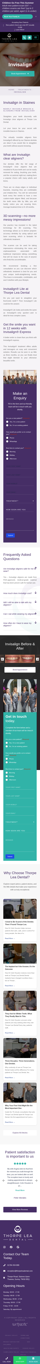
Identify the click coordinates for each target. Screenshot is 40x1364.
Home (11, 90)
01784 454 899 (13, 1265)
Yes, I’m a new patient (17, 422)
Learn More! (20, 30)
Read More (20, 1190)
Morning (12, 451)
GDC (28, 1341)
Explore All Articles (20, 1133)
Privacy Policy (11, 1335)
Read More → (10, 938)
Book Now (33, 1362)
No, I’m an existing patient (19, 425)
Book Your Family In (11, 16)
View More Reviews (20, 1210)
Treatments (24, 90)
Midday (12, 455)
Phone (12, 438)
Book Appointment (18, 74)
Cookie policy (29, 1348)
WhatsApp (13, 441)
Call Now (7, 1362)
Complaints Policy (11, 1352)
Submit (10, 535)
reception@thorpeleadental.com (20, 1271)
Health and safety (11, 1348)
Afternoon (13, 459)
